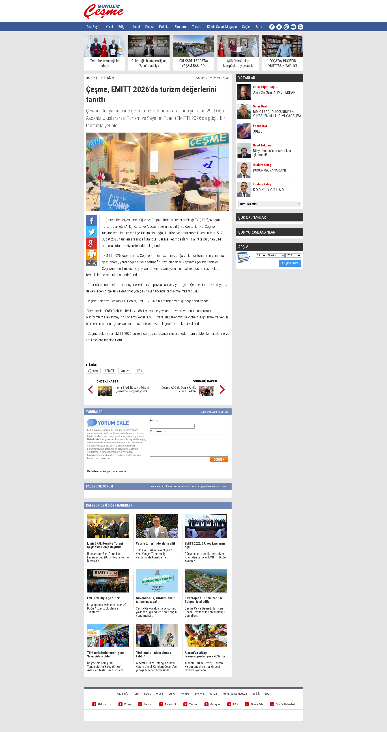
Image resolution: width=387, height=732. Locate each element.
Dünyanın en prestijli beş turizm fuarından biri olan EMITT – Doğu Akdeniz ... (205, 557)
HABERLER (92, 78)
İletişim (148, 704)
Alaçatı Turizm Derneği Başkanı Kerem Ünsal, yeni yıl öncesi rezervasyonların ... (204, 666)
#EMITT (109, 371)
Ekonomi (181, 27)
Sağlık (246, 27)
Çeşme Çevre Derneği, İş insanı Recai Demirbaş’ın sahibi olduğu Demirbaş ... (205, 612)
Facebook (170, 704)
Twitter (193, 704)
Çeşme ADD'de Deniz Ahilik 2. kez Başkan (178, 389)
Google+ (215, 704)
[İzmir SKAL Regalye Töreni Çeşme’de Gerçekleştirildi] (105, 395)
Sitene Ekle (257, 704)
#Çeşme (93, 371)
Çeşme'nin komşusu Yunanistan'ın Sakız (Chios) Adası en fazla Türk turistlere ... (106, 666)
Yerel (109, 27)
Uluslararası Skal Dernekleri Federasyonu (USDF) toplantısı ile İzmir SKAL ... (108, 557)
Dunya (149, 27)
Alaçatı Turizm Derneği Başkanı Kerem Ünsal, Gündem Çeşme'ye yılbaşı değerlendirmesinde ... (156, 666)
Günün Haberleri (285, 704)
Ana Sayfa (93, 27)
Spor (259, 27)
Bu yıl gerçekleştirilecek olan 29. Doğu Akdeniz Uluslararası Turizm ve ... (107, 608)
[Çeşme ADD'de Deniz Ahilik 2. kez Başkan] (206, 395)
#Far (139, 371)
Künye (127, 704)
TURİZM (109, 78)
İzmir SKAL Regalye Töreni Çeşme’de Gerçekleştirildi (132, 389)
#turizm (125, 371)
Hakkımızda (105, 704)
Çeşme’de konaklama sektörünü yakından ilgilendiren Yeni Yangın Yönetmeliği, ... (156, 612)
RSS (235, 704)
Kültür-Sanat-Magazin (222, 27)
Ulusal (136, 27)
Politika (164, 27)
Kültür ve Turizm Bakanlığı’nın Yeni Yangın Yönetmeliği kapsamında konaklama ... (154, 553)
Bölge (122, 27)
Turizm (197, 27)
